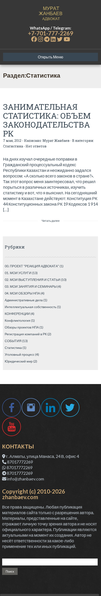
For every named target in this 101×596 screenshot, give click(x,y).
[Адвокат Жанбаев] (50, 13)
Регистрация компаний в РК (26, 334)
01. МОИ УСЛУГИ (18, 273)
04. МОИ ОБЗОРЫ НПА (22, 293)
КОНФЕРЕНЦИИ (17, 314)
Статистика (13, 146)
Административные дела (24, 300)
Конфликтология (17, 320)
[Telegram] (47, 39)
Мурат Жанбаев (56, 140)
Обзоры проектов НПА (22, 327)
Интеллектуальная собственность (30, 307)
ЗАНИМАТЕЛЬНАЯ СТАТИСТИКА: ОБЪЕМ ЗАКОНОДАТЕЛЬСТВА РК (47, 120)
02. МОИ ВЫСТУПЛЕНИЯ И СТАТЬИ (32, 280)
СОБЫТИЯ (13, 341)
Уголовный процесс (20, 354)
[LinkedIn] (53, 39)
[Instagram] (40, 39)
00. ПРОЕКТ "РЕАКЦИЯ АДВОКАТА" (32, 266)
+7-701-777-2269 (50, 33)
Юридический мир (19, 361)
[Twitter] (59, 39)
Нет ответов (36, 146)
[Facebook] (34, 39)
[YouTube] (67, 39)
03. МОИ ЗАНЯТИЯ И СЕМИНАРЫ (31, 286)
